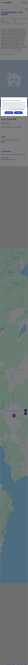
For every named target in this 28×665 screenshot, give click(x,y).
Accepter (18, 112)
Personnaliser (9, 112)
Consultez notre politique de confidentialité (16, 109)
